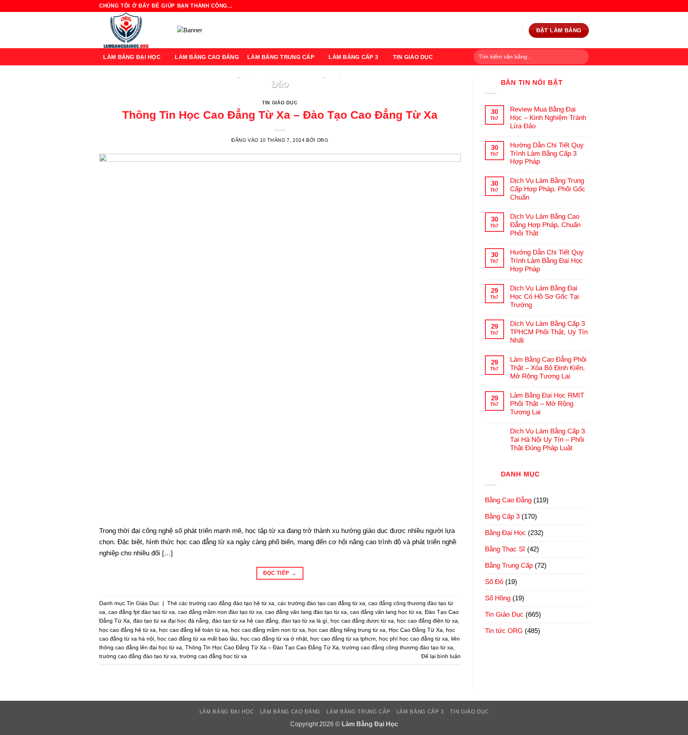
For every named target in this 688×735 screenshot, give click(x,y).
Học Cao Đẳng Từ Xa (416, 630)
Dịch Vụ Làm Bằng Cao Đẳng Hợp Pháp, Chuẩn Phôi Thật (545, 224)
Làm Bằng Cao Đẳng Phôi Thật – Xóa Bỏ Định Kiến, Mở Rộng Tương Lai (548, 367)
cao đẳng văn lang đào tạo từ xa (306, 612)
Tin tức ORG (504, 631)
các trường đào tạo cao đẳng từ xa (321, 603)
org (322, 140)
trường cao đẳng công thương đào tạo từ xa (397, 647)
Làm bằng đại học (131, 57)
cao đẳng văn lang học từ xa (386, 612)
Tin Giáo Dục (413, 57)
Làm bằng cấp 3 (353, 57)
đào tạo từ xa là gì (304, 620)
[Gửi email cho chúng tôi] (584, 6)
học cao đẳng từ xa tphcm (343, 638)
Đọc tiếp (279, 573)
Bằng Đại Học (505, 533)
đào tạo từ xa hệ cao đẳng (245, 620)
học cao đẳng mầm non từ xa (268, 630)
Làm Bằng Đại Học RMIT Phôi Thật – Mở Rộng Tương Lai (547, 403)
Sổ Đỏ (494, 582)
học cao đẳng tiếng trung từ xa (346, 630)
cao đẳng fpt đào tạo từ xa (141, 612)
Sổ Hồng (497, 598)
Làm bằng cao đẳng (207, 57)
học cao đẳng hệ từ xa (127, 630)
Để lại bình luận (441, 656)
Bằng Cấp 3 (502, 516)
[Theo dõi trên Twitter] (576, 6)
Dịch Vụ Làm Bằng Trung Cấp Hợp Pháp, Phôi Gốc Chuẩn (547, 188)
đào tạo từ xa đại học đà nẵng (171, 620)
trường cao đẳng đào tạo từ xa (137, 656)
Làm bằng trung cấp (280, 57)
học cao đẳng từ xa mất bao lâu (197, 638)
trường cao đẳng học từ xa (213, 656)
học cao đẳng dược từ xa (362, 620)
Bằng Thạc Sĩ (505, 549)
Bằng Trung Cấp (509, 565)
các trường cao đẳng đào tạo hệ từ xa (226, 603)
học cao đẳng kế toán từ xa (193, 630)
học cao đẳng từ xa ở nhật (273, 638)
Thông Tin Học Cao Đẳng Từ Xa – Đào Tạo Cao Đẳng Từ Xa (280, 115)
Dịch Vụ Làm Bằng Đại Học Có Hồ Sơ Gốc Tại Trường (544, 296)
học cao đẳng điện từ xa (427, 620)
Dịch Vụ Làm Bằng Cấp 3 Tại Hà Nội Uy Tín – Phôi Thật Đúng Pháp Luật (547, 439)
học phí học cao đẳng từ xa (413, 638)
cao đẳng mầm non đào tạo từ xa (220, 612)
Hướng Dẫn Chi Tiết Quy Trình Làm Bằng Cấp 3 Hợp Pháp (547, 153)
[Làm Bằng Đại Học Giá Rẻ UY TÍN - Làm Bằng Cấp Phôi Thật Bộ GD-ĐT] (132, 30)
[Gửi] (580, 56)
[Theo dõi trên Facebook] (559, 6)
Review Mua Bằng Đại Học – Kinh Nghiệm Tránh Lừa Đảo (279, 78)
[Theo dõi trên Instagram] (568, 6)
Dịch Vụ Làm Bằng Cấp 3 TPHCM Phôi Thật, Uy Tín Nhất (549, 331)
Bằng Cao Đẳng (508, 500)
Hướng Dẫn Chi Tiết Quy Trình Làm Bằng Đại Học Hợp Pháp (547, 260)
